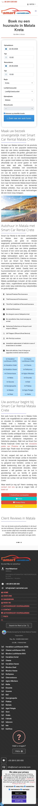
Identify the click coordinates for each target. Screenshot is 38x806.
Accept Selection (19, 797)
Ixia (7, 734)
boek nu (4, 489)
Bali (28, 382)
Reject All (19, 793)
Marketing (30, 786)
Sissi (11, 394)
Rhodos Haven (11, 680)
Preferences (15, 789)
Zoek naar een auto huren (19, 118)
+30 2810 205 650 (10, 1)
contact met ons (8, 487)
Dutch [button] (32, 4)
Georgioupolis (11, 386)
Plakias (28, 386)
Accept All (19, 801)
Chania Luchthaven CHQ (28, 360)
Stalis (28, 394)
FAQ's (20, 498)
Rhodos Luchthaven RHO (16, 662)
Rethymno (28, 369)
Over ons (7, 605)
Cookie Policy (30, 779)
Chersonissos (11, 373)
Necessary (10, 786)
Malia (11, 378)
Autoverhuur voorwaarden (20, 495)
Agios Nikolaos (28, 373)
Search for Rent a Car (18, 634)
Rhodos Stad (11, 676)
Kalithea (9, 738)
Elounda (28, 378)
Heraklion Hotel (11, 365)
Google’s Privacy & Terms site (23, 782)
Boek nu (7, 611)
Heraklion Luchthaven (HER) (10, 360)
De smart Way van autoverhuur (10, 573)
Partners (25, 789)
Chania (28, 365)
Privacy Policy (20, 502)
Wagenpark (8, 608)
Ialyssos (9, 731)
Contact (20, 506)
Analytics (20, 786)
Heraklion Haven (11, 369)
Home (5, 601)
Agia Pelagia (28, 390)
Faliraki (8, 727)
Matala (11, 390)
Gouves (11, 382)
